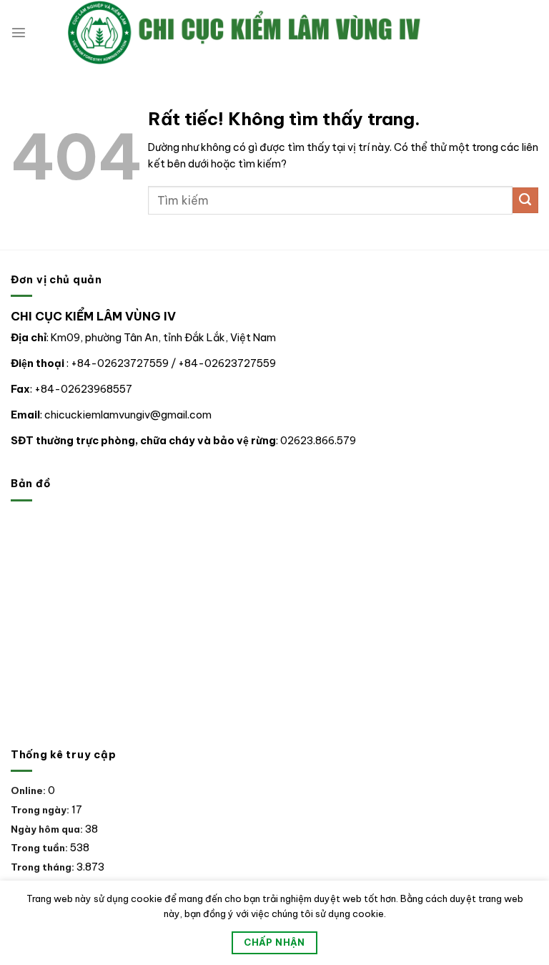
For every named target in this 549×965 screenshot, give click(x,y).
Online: (29, 790)
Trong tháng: (43, 867)
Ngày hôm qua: (48, 829)
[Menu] (18, 32)
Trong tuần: (40, 847)
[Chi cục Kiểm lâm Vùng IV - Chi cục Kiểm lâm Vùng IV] (282, 32)
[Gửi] (525, 200)
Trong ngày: (41, 809)
